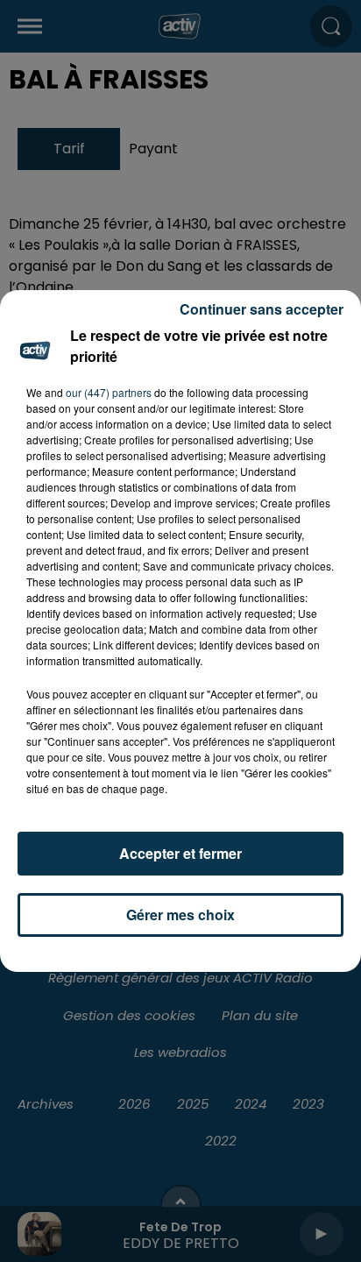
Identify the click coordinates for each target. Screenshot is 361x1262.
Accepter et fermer (180, 853)
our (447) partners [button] (109, 392)
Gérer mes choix (180, 914)
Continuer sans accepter (261, 309)
